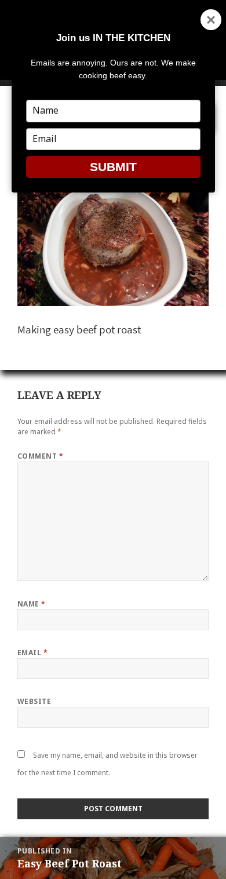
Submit (113, 166)
